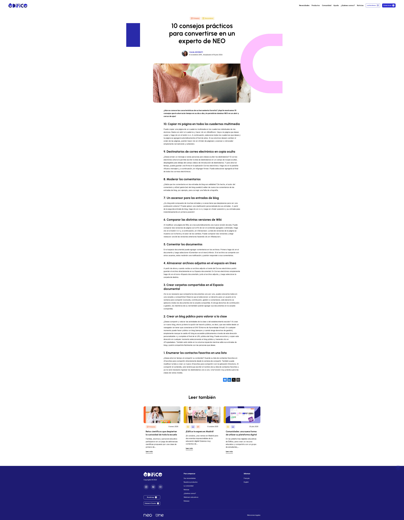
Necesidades (304, 5)
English (246, 482)
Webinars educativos (191, 497)
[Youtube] (160, 486)
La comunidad (188, 486)
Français (247, 478)
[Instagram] (146, 486)
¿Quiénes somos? (190, 493)
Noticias (360, 5)
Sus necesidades (190, 478)
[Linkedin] (153, 486)
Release (186, 501)
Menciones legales (253, 515)
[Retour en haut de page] (398, 467)
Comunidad (326, 5)
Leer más (149, 451)
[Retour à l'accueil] (162, 474)
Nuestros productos (190, 482)
